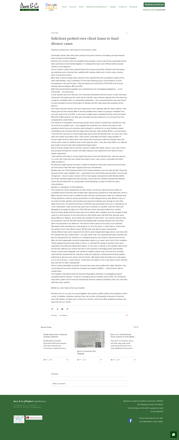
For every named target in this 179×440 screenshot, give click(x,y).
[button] (72, 6)
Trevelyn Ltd (36, 407)
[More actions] (126, 33)
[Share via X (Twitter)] (57, 309)
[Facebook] (130, 420)
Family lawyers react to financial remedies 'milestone (55, 335)
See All (136, 327)
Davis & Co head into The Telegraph (86, 352)
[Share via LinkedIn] (62, 309)
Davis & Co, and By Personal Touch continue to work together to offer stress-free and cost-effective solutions (123, 335)
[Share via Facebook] (52, 309)
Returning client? (154, 9)
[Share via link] (67, 309)
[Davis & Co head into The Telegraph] (90, 339)
